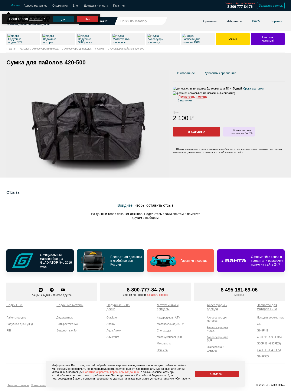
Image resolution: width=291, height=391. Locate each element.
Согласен (216, 373)
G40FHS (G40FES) (269, 350)
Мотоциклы (164, 343)
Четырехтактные (67, 324)
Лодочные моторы (69, 305)
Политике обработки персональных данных (111, 372)
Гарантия (119, 5)
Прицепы (162, 350)
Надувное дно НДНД (19, 324)
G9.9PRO (263, 356)
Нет (87, 19)
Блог (76, 5)
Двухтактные (64, 317)
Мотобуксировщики (169, 336)
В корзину (196, 132)
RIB (8, 330)
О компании (60, 5)
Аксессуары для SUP (217, 339)
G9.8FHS (262, 330)
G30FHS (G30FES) (269, 343)
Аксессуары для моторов (217, 319)
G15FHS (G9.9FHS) (269, 336)
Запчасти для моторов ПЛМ (267, 307)
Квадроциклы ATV (168, 317)
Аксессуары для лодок (217, 329)
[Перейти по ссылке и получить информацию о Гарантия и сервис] (180, 260)
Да (63, 19)
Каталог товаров (18, 385)
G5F (259, 324)
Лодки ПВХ (14, 305)
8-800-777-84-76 (240, 7)
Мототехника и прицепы (168, 307)
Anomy (111, 324)
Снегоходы (164, 330)
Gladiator (112, 317)
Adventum (113, 336)
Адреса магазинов (35, 5)
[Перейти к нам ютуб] (63, 290)
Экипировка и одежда (215, 348)
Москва (36, 19)
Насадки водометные (270, 317)
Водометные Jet (66, 330)
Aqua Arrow (114, 330)
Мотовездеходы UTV (170, 324)
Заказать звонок (271, 5)
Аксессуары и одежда (217, 307)
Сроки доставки (253, 88)
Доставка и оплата (96, 5)
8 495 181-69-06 (239, 290)
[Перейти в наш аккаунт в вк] (41, 290)
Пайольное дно (16, 317)
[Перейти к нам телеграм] (52, 290)
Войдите (125, 205)
